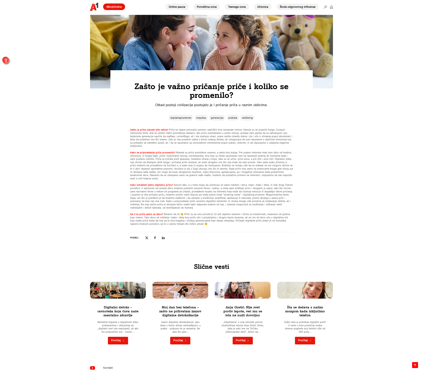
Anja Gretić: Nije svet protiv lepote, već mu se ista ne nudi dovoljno (242, 311)
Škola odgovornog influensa (297, 6)
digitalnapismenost (180, 117)
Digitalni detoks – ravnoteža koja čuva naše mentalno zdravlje (117, 311)
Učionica (262, 6)
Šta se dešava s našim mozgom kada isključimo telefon (305, 311)
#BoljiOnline (114, 6)
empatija (201, 117)
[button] (325, 7)
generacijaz (217, 117)
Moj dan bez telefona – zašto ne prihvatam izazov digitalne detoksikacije (180, 311)
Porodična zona (207, 6)
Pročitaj (116, 340)
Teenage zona (237, 6)
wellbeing (247, 117)
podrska (232, 117)
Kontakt (108, 367)
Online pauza (177, 6)
